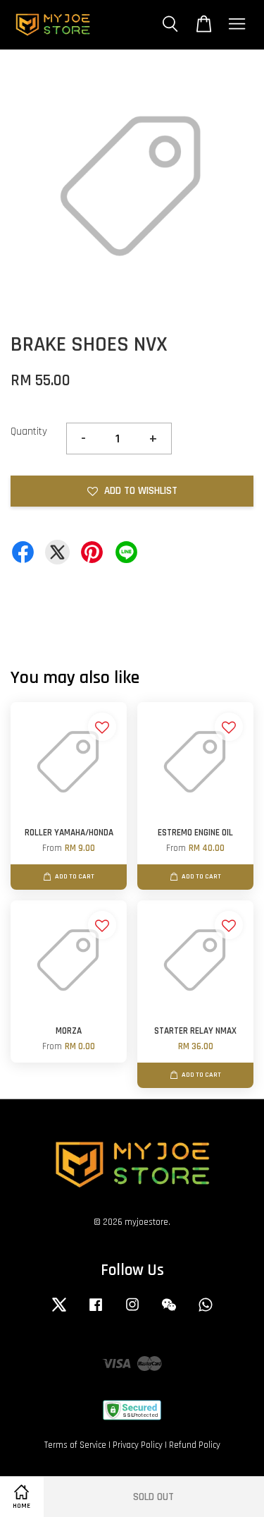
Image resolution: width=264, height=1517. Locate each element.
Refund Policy (194, 1445)
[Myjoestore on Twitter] (59, 1311)
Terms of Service (75, 1445)
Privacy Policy (138, 1445)
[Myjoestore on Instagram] (132, 1311)
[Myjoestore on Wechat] (169, 1311)
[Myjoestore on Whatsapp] (205, 1311)
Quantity (29, 431)
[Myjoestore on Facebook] (96, 1311)
